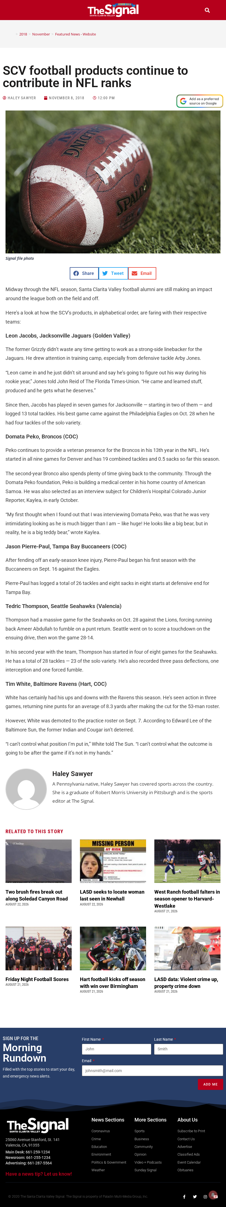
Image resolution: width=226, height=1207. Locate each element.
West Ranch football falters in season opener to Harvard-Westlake (187, 898)
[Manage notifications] (213, 1195)
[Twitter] (195, 1197)
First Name (91, 1039)
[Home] (12, 34)
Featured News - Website (75, 34)
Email (87, 1061)
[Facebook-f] (184, 1197)
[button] (19, 10)
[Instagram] (205, 1197)
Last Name (164, 1039)
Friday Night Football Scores (38, 979)
